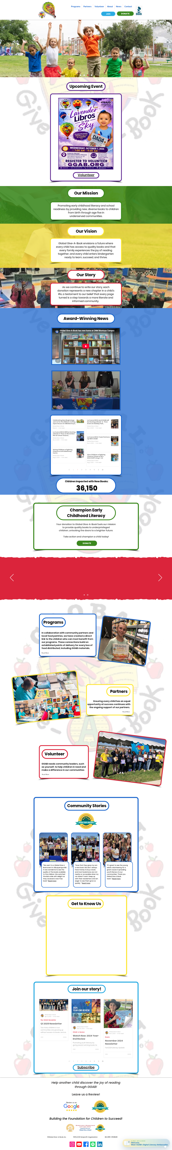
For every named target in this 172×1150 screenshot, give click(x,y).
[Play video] (86, 390)
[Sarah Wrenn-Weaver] (87, 594)
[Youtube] (79, 1144)
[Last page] (102, 470)
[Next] (160, 577)
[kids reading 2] (91, 75)
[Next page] (98, 470)
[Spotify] (92, 1144)
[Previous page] (73, 470)
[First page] (69, 470)
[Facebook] (86, 1144)
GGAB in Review (79, 1032)
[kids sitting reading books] (80, 75)
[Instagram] (72, 1144)
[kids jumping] (87, 75)
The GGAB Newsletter (48, 1020)
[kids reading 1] (84, 75)
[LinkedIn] (99, 1144)
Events (107, 1037)
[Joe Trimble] (84, 595)
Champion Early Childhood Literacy (86, 512)
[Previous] (12, 577)
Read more (86, 883)
